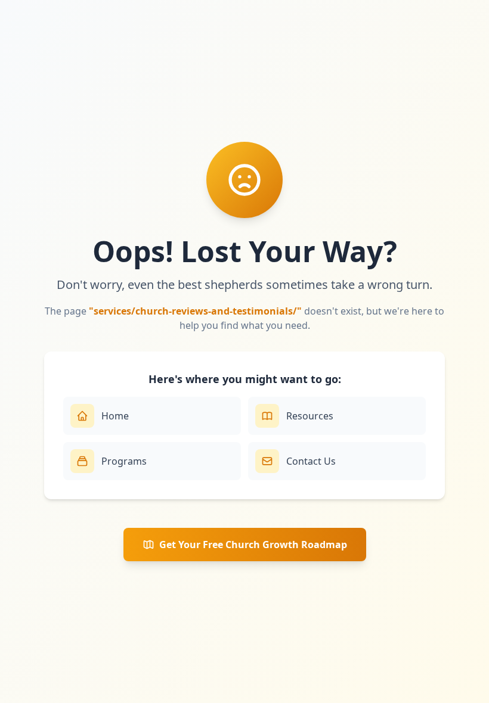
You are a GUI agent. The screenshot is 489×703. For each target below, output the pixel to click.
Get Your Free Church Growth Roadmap (253, 544)
